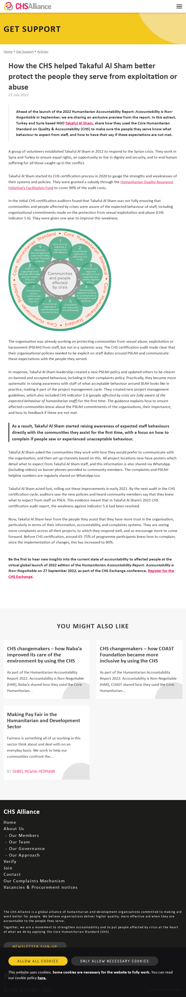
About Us (14, 828)
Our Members (24, 835)
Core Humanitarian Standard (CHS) (81, 931)
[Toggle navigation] (179, 6)
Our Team (19, 842)
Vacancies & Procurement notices (41, 887)
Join (8, 868)
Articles (42, 51)
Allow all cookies (38, 961)
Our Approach (24, 855)
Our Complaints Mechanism (34, 881)
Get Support (25, 51)
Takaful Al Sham (79, 123)
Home (8, 51)
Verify (10, 861)
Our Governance (27, 848)
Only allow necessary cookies (114, 961)
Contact (12, 874)
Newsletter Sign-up (35, 946)
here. (42, 977)
